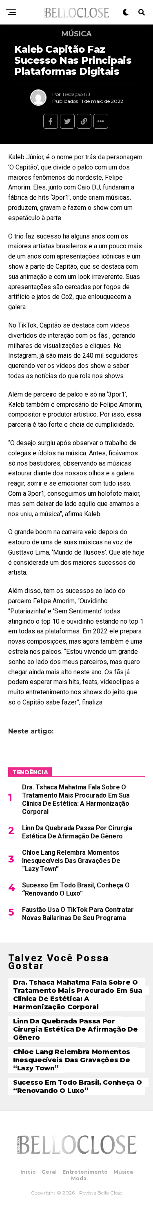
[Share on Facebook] (50, 121)
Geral (49, 1172)
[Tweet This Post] (67, 121)
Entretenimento (85, 1172)
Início (28, 1172)
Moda (78, 1178)
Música (123, 1172)
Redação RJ (76, 94)
